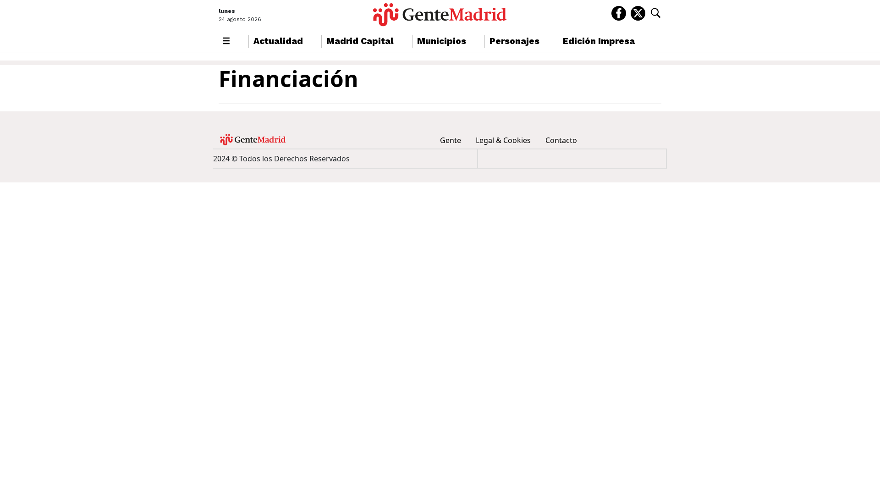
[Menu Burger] (226, 41)
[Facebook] (618, 12)
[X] (638, 12)
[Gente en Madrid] (440, 15)
